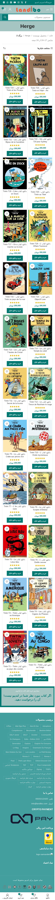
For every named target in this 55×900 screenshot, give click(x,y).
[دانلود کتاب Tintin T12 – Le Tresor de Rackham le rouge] (40, 384)
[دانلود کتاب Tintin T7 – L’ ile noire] (15, 488)
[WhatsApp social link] (7, 2)
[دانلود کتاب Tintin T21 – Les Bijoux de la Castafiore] (15, 122)
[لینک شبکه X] (22, 2)
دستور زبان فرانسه (19, 774)
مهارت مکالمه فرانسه (27, 782)
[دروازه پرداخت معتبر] (48, 838)
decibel (34, 735)
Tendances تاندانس (12, 765)
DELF (25, 735)
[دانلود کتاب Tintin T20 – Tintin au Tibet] (40, 174)
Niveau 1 (47, 756)
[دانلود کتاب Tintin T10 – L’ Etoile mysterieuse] (40, 435)
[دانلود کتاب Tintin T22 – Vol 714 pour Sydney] (40, 121)
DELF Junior (14, 735)
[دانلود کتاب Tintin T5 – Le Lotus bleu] (15, 541)
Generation (16, 744)
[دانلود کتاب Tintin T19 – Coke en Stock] (15, 173)
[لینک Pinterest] (11, 2)
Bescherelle (31, 731)
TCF (31, 765)
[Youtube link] (15, 2)
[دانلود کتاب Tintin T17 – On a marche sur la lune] (15, 226)
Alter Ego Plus (20, 726)
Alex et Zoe (34, 726)
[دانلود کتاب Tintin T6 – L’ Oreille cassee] (40, 541)
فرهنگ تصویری (10, 778)
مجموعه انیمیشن (45, 782)
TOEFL (48, 769)
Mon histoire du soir (14, 752)
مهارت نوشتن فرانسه (43, 787)
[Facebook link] (25, 2)
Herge (27, 35)
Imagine (26, 748)
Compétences (17, 731)
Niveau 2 (36, 756)
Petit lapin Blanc (24, 761)
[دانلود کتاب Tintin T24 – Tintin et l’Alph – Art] (40, 70)
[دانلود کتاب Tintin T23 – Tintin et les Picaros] (15, 70)
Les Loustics (30, 752)
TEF (24, 765)
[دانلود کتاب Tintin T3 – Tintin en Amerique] (15, 594)
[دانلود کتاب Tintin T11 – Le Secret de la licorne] (15, 383)
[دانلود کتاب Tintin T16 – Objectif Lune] (40, 278)
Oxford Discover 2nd (43, 761)
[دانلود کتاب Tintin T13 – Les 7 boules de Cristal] (15, 331)
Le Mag (16, 748)
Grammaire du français (42, 748)
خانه (51, 35)
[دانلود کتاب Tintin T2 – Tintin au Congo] (40, 647)
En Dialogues (15, 739)
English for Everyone (43, 744)
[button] (40, 101)
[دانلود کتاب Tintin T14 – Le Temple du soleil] (40, 330)
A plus (8, 726)
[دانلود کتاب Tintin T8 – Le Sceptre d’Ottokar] (40, 488)
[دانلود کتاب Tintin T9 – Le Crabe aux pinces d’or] (15, 436)
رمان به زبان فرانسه (44, 778)
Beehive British (45, 731)
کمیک (30, 787)
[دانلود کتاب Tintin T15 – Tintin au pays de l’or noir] (15, 278)
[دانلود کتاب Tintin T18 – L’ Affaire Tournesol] (40, 226)
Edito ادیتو (47, 739)
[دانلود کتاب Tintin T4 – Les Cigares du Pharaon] (40, 593)
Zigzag (39, 769)
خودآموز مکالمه (27, 769)
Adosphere (47, 726)
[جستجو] (5, 17)
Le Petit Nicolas (45, 752)
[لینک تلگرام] (4, 2)
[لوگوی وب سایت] (28, 9)
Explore (28, 744)
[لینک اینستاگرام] (18, 2)
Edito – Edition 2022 (32, 739)
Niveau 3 (25, 756)
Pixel (13, 761)
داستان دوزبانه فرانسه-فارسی (40, 774)
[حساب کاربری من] (10, 9)
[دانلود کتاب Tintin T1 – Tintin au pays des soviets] (15, 647)
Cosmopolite (46, 735)
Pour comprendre (44, 765)
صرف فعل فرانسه (26, 778)
